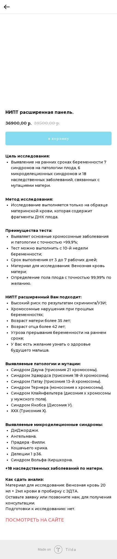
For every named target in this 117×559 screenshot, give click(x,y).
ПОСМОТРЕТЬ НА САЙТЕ (34, 520)
